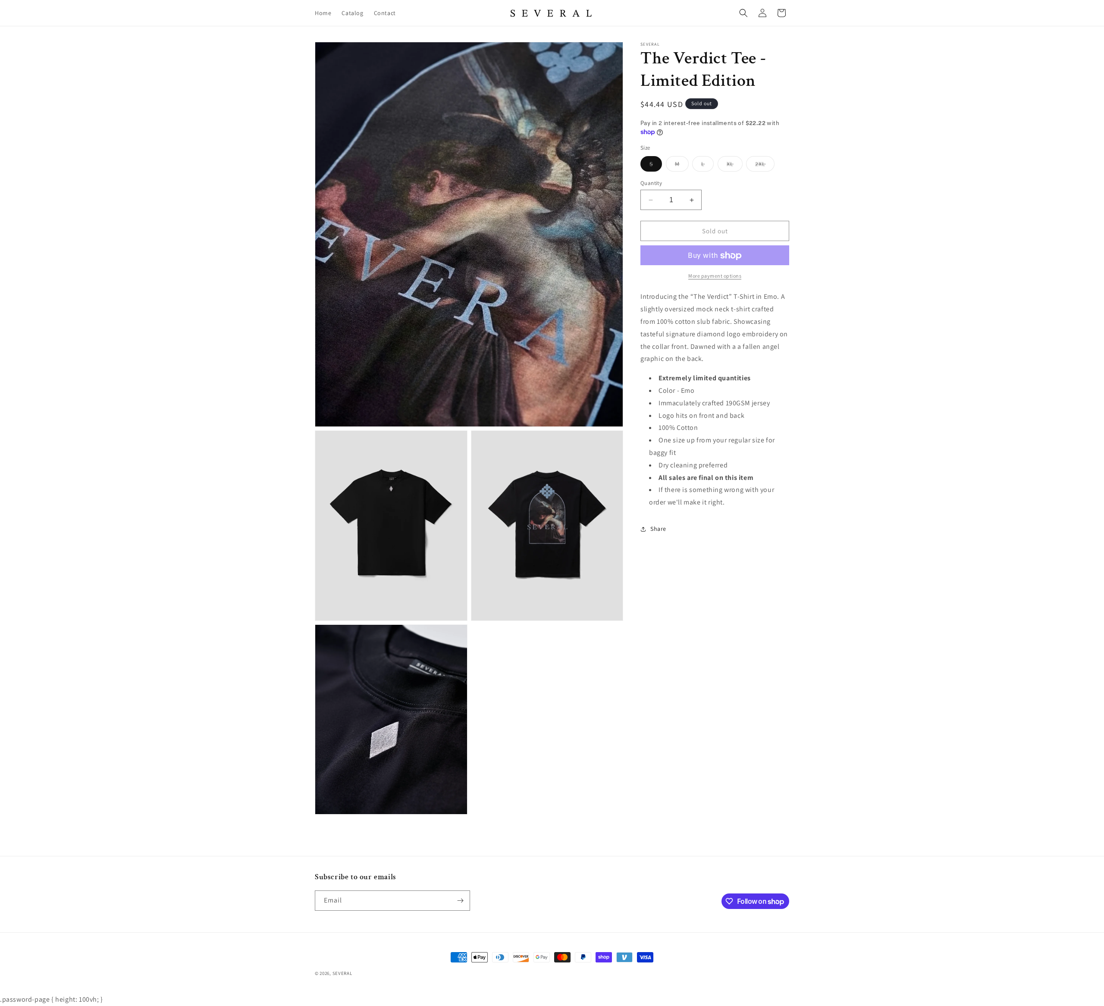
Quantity (651, 183)
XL (735, 166)
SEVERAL (342, 973)
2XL (765, 166)
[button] (743, 12)
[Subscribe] (460, 900)
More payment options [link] (714, 276)
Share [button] (658, 529)
